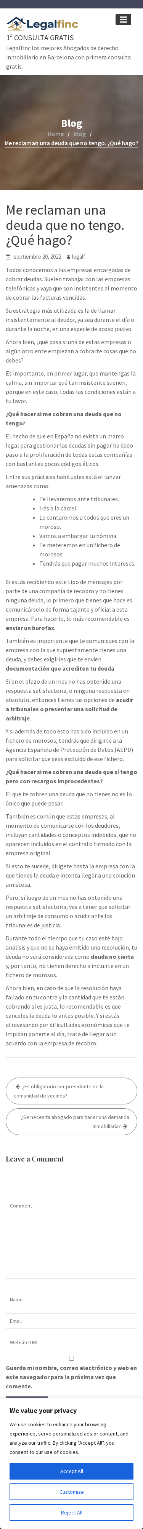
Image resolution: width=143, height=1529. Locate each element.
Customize (71, 1491)
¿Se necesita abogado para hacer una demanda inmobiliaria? (75, 1122)
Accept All (71, 1471)
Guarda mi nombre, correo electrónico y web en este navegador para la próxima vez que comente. (71, 1377)
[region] (71, 1463)
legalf (78, 256)
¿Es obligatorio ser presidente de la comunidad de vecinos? (59, 1091)
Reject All (71, 1512)
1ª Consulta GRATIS (40, 37)
